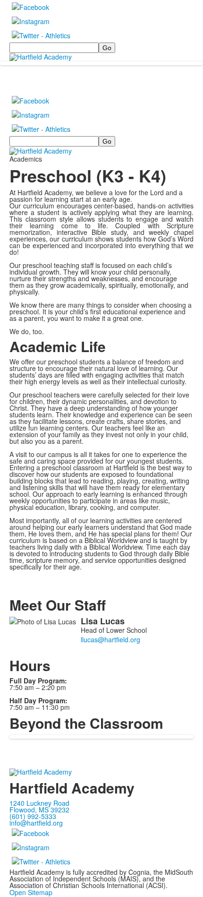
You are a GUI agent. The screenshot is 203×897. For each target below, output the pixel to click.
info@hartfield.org (36, 823)
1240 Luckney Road (39, 803)
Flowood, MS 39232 (39, 809)
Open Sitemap (30, 892)
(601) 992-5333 (32, 816)
